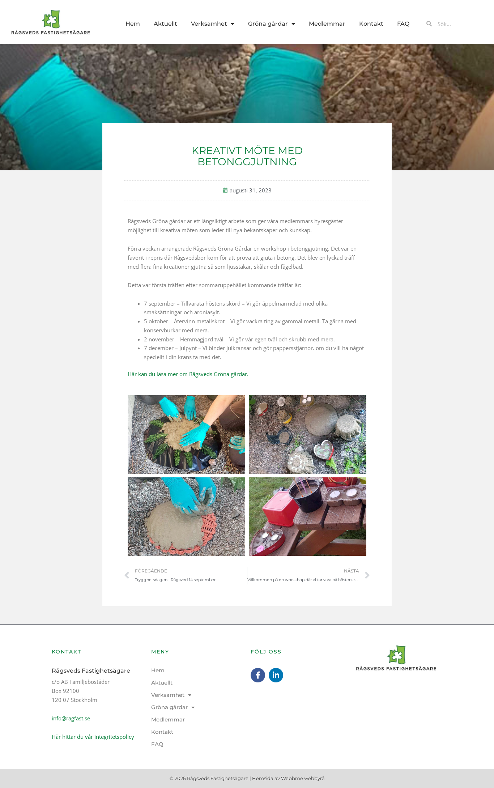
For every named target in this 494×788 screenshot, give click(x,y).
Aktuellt (165, 23)
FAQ (403, 23)
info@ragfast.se (71, 718)
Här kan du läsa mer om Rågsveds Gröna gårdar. (188, 374)
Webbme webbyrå (303, 778)
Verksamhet (209, 23)
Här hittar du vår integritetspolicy (93, 736)
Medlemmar (327, 23)
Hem (132, 23)
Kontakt (371, 23)
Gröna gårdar (268, 23)
